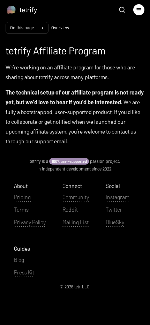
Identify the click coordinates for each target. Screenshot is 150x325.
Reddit (70, 209)
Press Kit (24, 272)
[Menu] (138, 9)
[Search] (122, 10)
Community (75, 197)
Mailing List (75, 222)
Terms (21, 209)
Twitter (114, 209)
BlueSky (115, 222)
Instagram (117, 197)
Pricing (22, 197)
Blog (19, 259)
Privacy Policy (30, 222)
